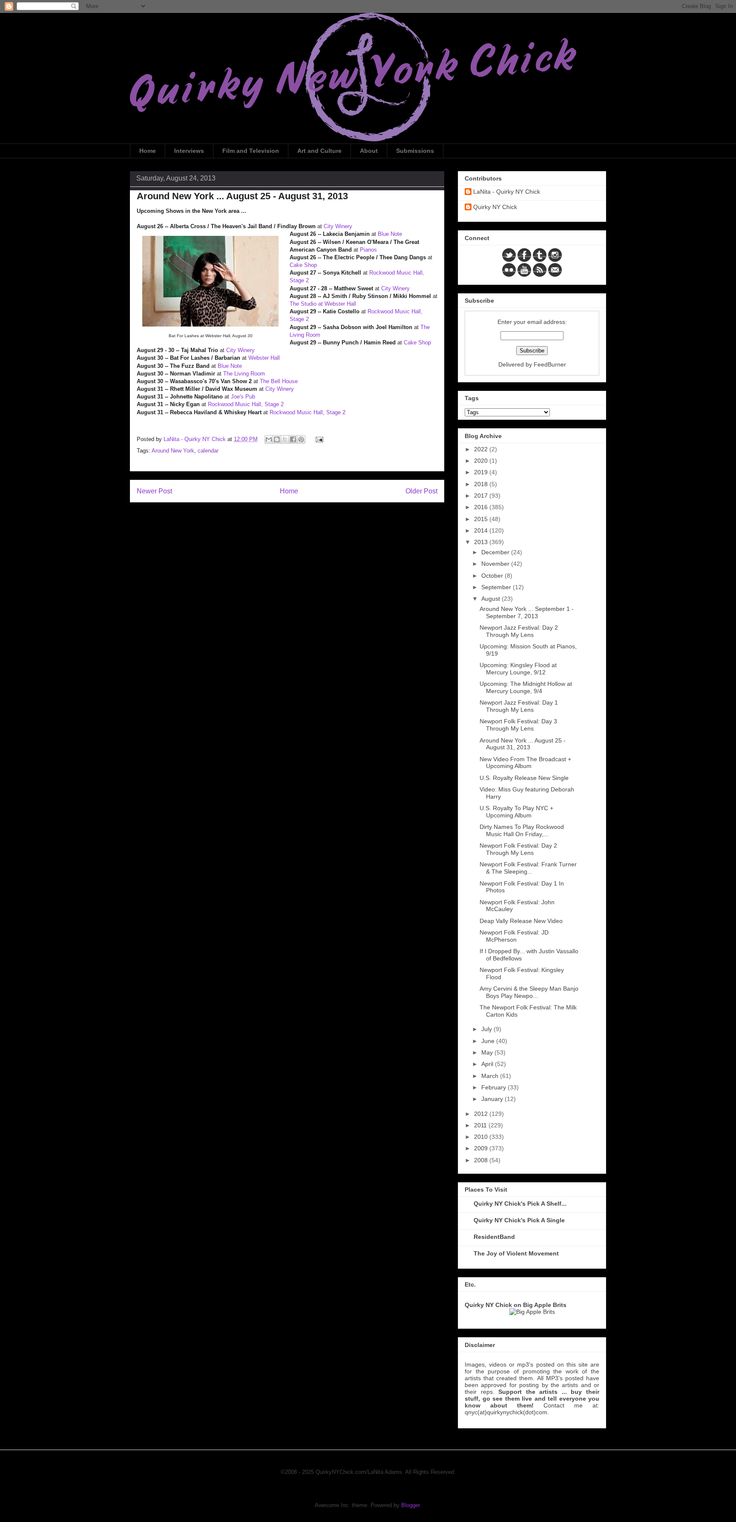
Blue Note (390, 234)
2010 (481, 1136)
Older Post (421, 491)
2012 (481, 1113)
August (491, 598)
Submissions (415, 150)
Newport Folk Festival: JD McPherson (514, 936)
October (493, 575)
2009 (481, 1148)
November (496, 563)
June (488, 1041)
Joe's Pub (243, 396)
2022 (481, 449)
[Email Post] (318, 439)
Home (147, 150)
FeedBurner (550, 364)
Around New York (173, 450)
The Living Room (244, 373)
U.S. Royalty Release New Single (524, 777)
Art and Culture (319, 150)
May (487, 1052)
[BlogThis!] (277, 439)
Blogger (410, 1505)
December (496, 552)
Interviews (189, 150)
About (369, 150)
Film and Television (250, 150)
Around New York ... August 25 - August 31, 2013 (523, 744)
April (488, 1064)
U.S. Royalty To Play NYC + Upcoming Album (516, 812)
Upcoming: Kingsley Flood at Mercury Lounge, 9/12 (518, 669)
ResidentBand (494, 1236)
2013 (481, 542)
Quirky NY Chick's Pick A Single (519, 1220)
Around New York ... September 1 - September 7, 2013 (527, 612)
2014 (481, 530)
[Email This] (268, 439)
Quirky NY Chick (495, 207)
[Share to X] (285, 439)
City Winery (338, 226)
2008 (481, 1160)
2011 (481, 1125)
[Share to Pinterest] (301, 439)
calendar (208, 450)
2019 (481, 472)
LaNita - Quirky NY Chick (506, 191)
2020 (481, 460)
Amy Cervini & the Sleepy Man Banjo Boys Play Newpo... (529, 992)
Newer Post (154, 491)
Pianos (368, 250)
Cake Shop (303, 265)
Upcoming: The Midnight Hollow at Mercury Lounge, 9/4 (526, 687)
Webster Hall (264, 358)
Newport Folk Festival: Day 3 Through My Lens (518, 725)
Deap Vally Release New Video (521, 920)
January (493, 1098)
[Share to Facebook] (293, 439)
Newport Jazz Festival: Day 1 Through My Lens (519, 706)
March (490, 1075)
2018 (481, 484)
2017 (481, 495)
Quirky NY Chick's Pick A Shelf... (520, 1203)
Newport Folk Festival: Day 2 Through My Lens (518, 849)
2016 (481, 507)
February (494, 1087)
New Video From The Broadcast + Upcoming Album (525, 763)
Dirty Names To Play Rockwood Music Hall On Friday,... (522, 830)
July (487, 1029)
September (497, 587)
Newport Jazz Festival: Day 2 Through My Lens (519, 631)
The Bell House (279, 381)
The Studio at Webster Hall (323, 304)
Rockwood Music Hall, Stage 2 (246, 404)
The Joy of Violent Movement (516, 1253)
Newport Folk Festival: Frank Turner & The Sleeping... (528, 868)
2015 (481, 519)
